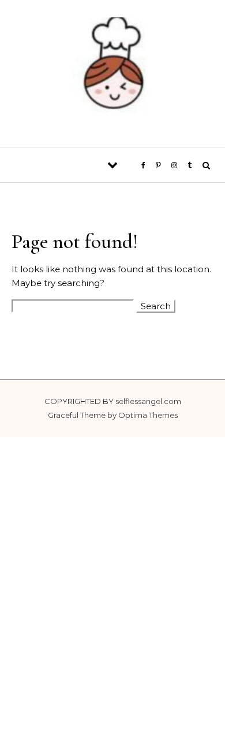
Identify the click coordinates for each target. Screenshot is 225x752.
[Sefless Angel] (112, 69)
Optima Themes (148, 415)
